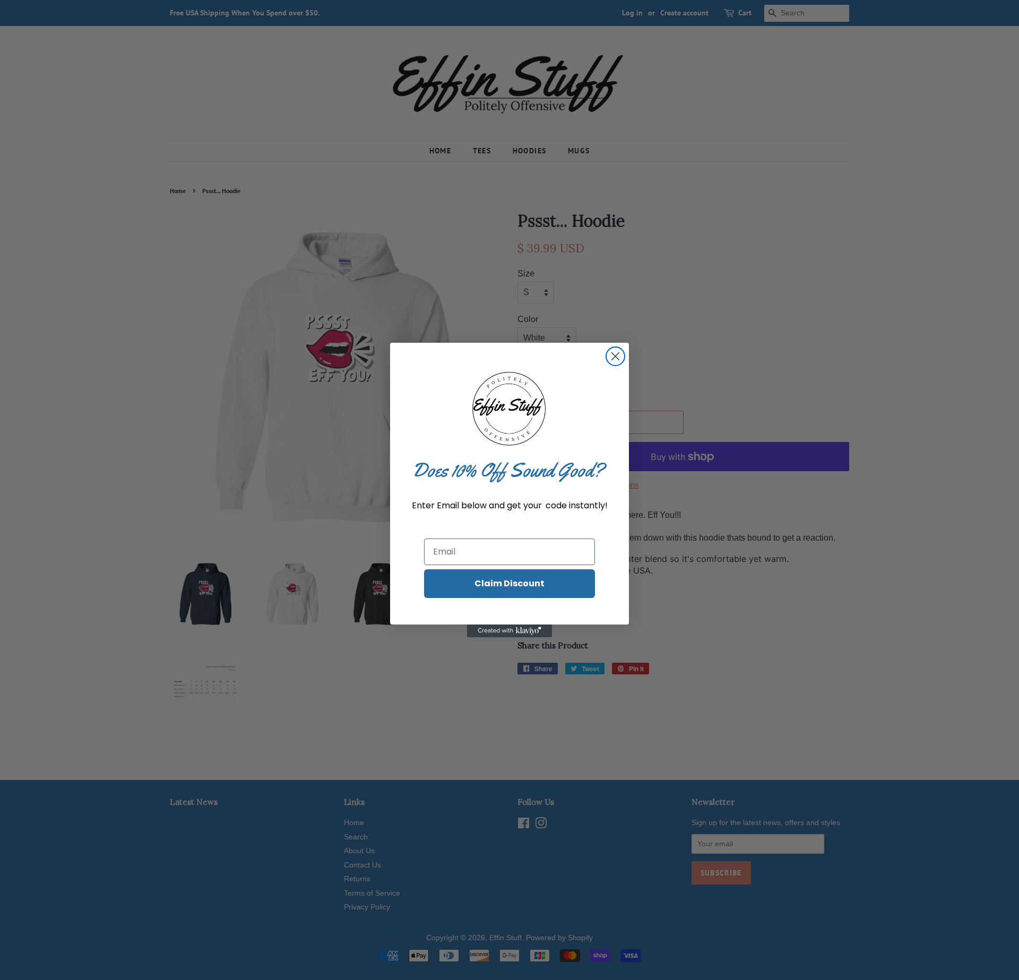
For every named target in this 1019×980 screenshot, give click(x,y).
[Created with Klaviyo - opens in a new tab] (509, 631)
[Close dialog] (615, 356)
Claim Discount (509, 583)
